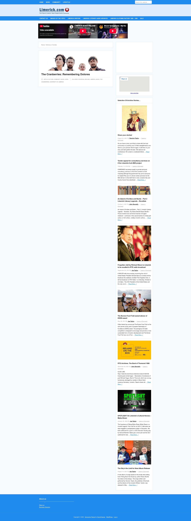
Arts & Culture (48, 79)
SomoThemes (101, 517)
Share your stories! (125, 135)
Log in (115, 517)
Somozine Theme (90, 517)
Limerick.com (56, 10)
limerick (93, 79)
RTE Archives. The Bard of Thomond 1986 (134, 363)
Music (63, 79)
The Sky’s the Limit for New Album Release (134, 468)
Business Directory (44, 507)
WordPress (109, 517)
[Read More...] (141, 180)
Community (57, 79)
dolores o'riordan (78, 79)
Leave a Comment (138, 166)
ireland (87, 79)
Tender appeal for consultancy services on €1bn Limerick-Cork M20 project (134, 162)
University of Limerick (57, 82)
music (98, 79)
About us (41, 505)
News (66, 79)
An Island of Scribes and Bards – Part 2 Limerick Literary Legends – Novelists (132, 200)
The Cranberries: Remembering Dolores (65, 74)
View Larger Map (134, 93)
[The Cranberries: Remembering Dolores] (75, 62)
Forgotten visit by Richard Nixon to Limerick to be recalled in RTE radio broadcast (134, 266)
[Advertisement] (135, 58)
